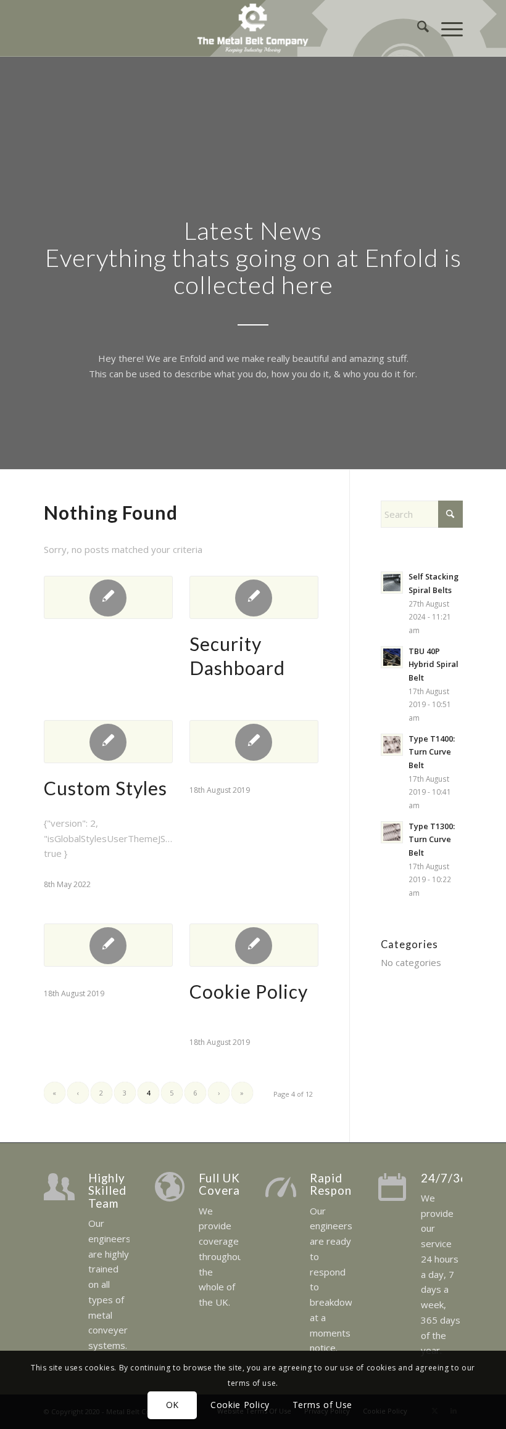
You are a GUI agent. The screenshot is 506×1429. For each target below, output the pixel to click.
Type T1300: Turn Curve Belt (432, 839)
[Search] (417, 28)
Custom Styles (105, 788)
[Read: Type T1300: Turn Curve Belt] (392, 832)
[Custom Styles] (108, 741)
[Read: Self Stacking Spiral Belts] (392, 582)
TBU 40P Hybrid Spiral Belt (433, 664)
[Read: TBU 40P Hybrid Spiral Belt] (392, 657)
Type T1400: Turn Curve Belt (432, 752)
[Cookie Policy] (253, 945)
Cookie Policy (248, 991)
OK (172, 1405)
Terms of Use (322, 1405)
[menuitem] (417, 28)
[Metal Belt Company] (253, 28)
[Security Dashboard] (253, 597)
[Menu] (446, 28)
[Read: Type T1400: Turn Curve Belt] (392, 745)
